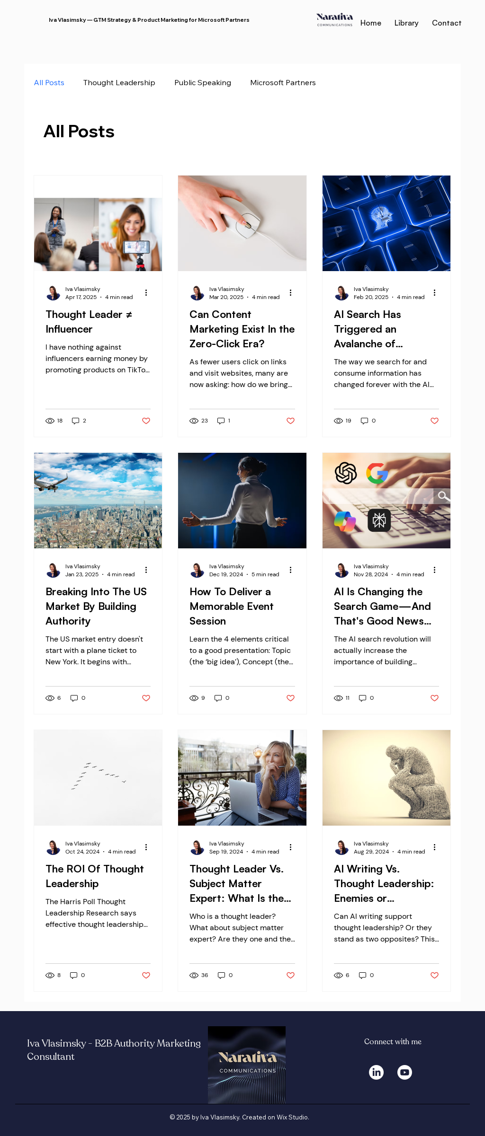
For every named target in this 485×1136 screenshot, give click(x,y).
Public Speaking (202, 82)
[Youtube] (404, 1072)
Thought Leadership (119, 82)
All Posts (49, 82)
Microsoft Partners (283, 82)
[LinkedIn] (376, 1072)
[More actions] (149, 293)
